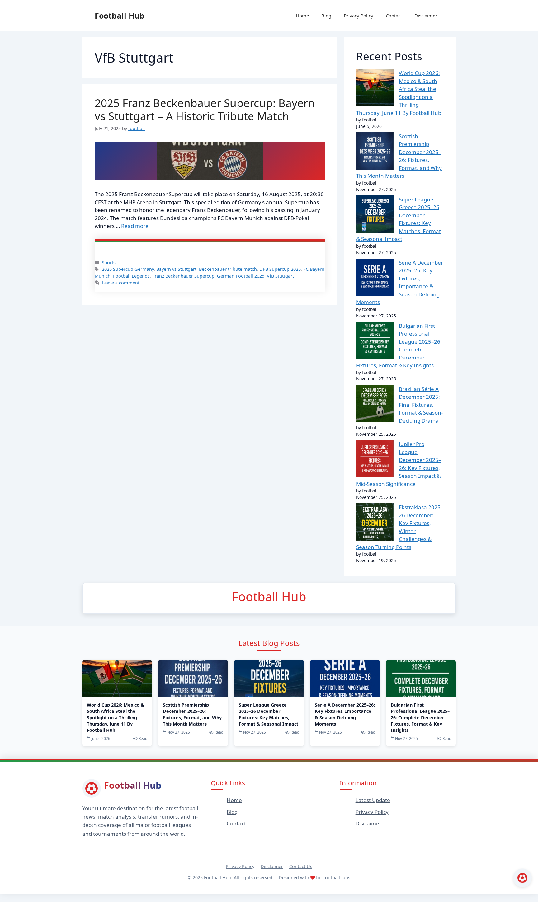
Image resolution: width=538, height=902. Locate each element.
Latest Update (373, 800)
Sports (109, 262)
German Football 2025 (240, 276)
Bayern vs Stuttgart (176, 269)
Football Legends (131, 276)
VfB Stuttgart (280, 276)
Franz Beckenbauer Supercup (183, 276)
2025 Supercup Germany (128, 269)
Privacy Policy (358, 15)
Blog (326, 15)
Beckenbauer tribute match (228, 269)
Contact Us (300, 866)
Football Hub (119, 15)
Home (302, 15)
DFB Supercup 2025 (280, 269)
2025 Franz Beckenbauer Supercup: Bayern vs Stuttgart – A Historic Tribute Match (205, 109)
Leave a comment (120, 283)
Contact (394, 15)
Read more (135, 225)
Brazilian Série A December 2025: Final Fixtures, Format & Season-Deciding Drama (421, 404)
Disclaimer (425, 15)
